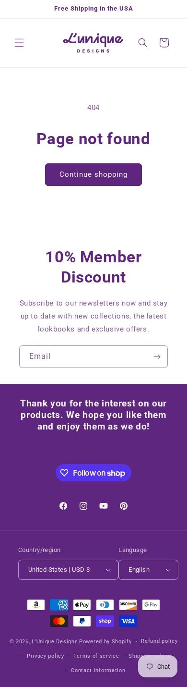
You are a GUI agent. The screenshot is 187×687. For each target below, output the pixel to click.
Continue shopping (93, 174)
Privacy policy (45, 656)
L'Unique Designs (55, 641)
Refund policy (159, 641)
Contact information (98, 670)
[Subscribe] (156, 356)
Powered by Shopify (105, 641)
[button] (19, 42)
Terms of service (96, 656)
